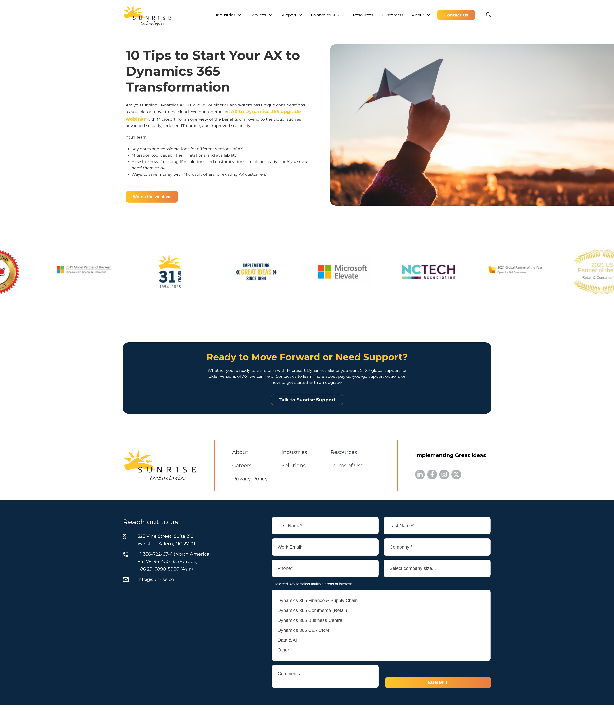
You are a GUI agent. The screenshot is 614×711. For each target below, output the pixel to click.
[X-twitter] (456, 474)
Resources (363, 14)
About (418, 14)
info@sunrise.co (156, 579)
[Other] (381, 650)
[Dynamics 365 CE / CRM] (381, 630)
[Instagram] (444, 474)
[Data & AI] (381, 640)
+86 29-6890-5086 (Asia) (165, 569)
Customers (392, 14)
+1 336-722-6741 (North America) (174, 554)
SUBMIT (438, 682)
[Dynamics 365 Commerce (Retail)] (381, 610)
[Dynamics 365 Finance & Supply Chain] (381, 601)
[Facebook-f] (432, 474)
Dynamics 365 (325, 14)
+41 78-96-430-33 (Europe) (168, 561)
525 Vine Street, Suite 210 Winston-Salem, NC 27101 (166, 539)
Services (258, 14)
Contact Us (456, 15)
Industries (225, 14)
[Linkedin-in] (420, 474)
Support (288, 14)
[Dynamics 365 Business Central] (381, 620)
